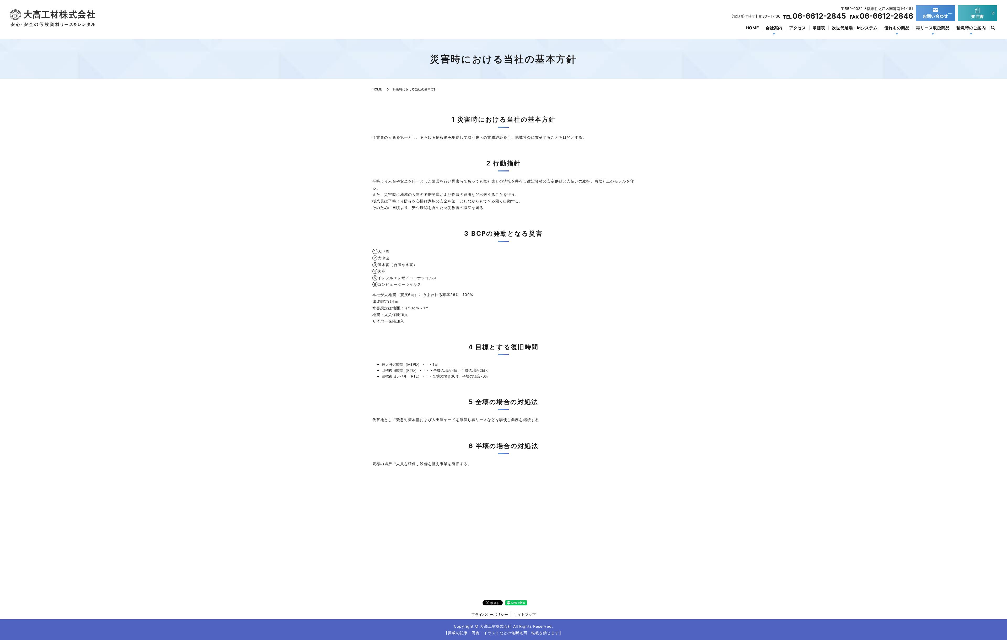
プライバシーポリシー (489, 614)
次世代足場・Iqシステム (854, 27)
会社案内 (773, 27)
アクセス (797, 27)
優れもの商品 (896, 27)
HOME (752, 27)
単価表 (818, 27)
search (993, 28)
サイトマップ (525, 614)
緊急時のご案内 (971, 27)
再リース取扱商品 (933, 27)
